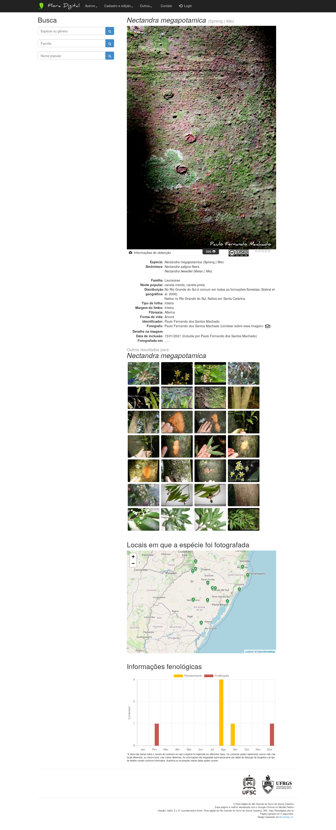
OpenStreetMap (266, 651)
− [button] (133, 563)
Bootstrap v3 (286, 817)
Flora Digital (62, 6)
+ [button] (133, 556)
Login (187, 5)
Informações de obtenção (151, 252)
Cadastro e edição (117, 5)
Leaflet (249, 651)
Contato (165, 5)
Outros (145, 5)
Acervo (90, 5)
